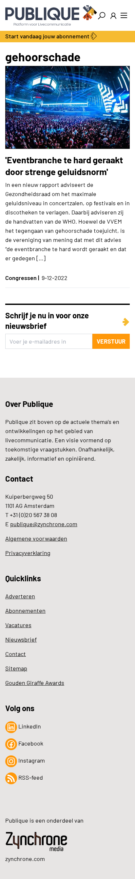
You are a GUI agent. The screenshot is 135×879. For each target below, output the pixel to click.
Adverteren (20, 596)
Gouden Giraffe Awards (34, 682)
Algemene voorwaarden (36, 538)
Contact (15, 653)
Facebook (30, 743)
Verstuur (111, 341)
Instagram (31, 760)
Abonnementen (25, 610)
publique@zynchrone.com (43, 524)
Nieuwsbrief (21, 639)
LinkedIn (29, 726)
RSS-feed (30, 777)
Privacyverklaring (27, 552)
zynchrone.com (25, 858)
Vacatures (18, 625)
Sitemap (16, 668)
